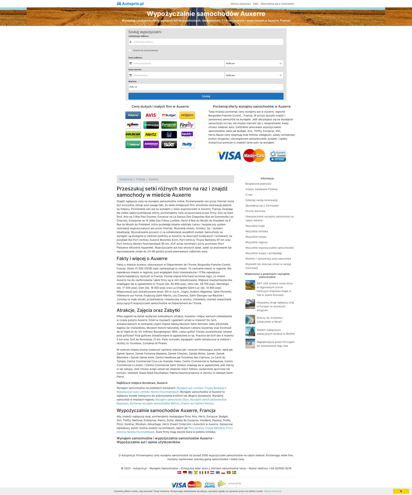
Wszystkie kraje (254, 225)
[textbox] (206, 41)
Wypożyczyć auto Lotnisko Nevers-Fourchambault (147, 391)
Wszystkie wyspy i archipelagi (263, 253)
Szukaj (206, 96)
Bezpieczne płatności (258, 183)
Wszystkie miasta (256, 236)
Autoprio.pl (132, 3)
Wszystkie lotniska (256, 231)
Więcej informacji (272, 491)
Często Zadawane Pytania (261, 189)
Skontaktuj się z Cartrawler (277, 3)
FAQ (255, 3)
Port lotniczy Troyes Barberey (207, 428)
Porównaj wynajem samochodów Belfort (154, 403)
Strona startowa (241, 3)
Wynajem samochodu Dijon (172, 399)
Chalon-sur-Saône (192, 403)
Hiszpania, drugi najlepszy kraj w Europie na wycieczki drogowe (275, 306)
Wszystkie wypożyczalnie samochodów (269, 247)
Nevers (209, 403)
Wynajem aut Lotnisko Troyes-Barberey (201, 388)
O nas (248, 194)
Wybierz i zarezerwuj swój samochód (268, 258)
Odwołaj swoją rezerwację (261, 200)
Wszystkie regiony (256, 242)
